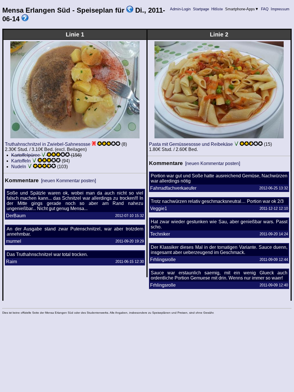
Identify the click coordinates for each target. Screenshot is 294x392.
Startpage (201, 9)
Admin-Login (180, 9)
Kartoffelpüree (25, 155)
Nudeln (18, 166)
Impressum (280, 9)
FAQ (265, 9)
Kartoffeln (21, 160)
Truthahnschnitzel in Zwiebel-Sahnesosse (47, 144)
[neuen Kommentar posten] (68, 180)
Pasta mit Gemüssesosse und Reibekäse (191, 144)
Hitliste (217, 9)
